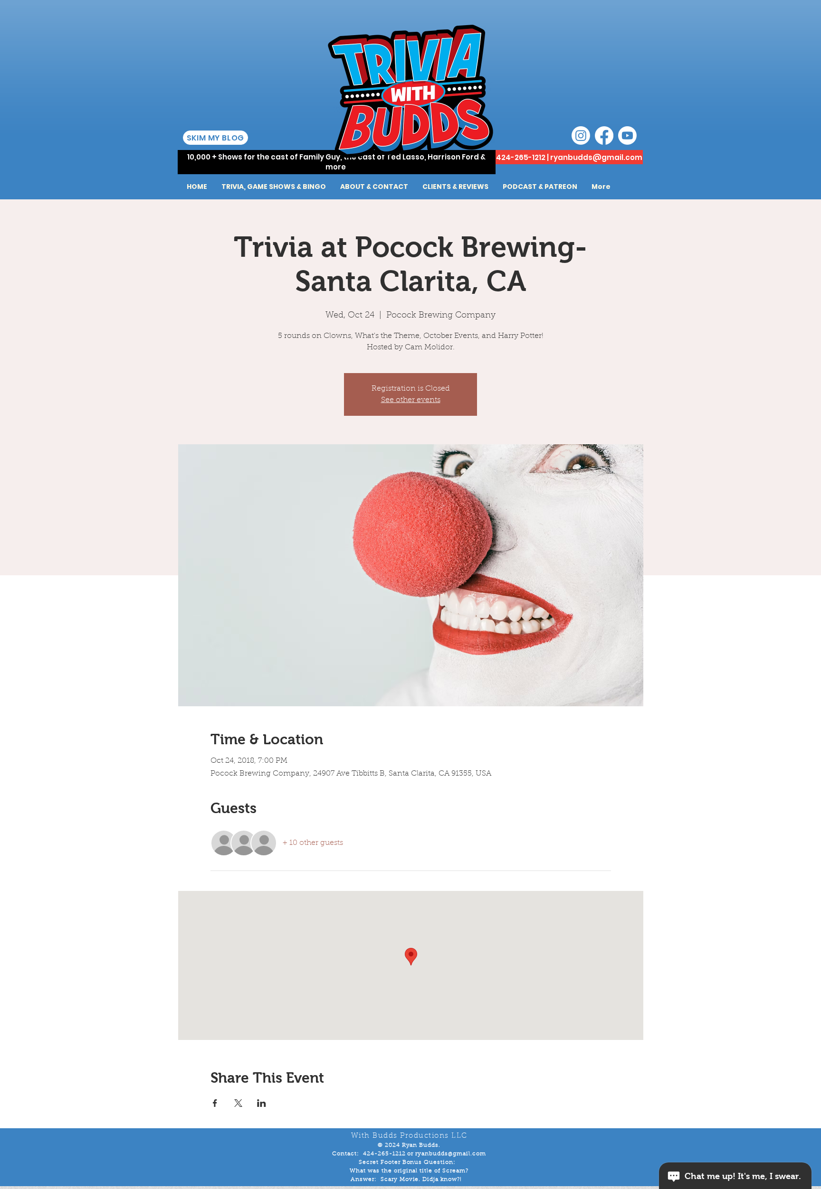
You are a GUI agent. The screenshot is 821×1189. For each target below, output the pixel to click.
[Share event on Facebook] (215, 1103)
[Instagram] (581, 135)
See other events (410, 400)
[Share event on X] (238, 1103)
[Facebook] (604, 135)
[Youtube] (627, 135)
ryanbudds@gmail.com (596, 157)
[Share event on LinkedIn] (261, 1103)
